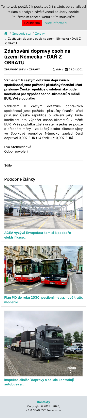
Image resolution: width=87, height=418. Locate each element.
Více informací (56, 23)
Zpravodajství (21, 33)
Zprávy (40, 33)
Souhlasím (32, 23)
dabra (57, 69)
